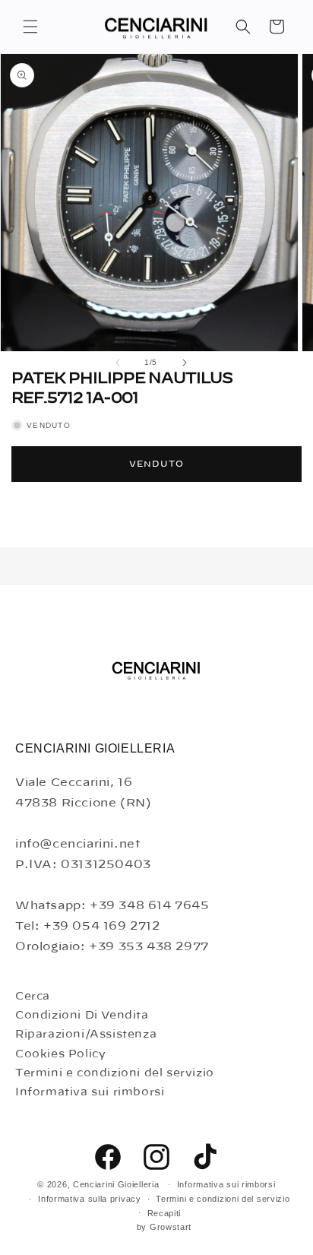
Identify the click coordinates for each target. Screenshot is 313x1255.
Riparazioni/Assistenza (85, 1034)
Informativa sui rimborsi (89, 1092)
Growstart (170, 1226)
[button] (30, 26)
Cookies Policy (60, 1054)
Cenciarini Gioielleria (116, 1184)
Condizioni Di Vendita (82, 1015)
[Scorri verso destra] (184, 362)
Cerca (32, 996)
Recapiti (164, 1213)
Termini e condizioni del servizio (114, 1073)
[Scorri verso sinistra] (117, 362)
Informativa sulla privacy (89, 1198)
